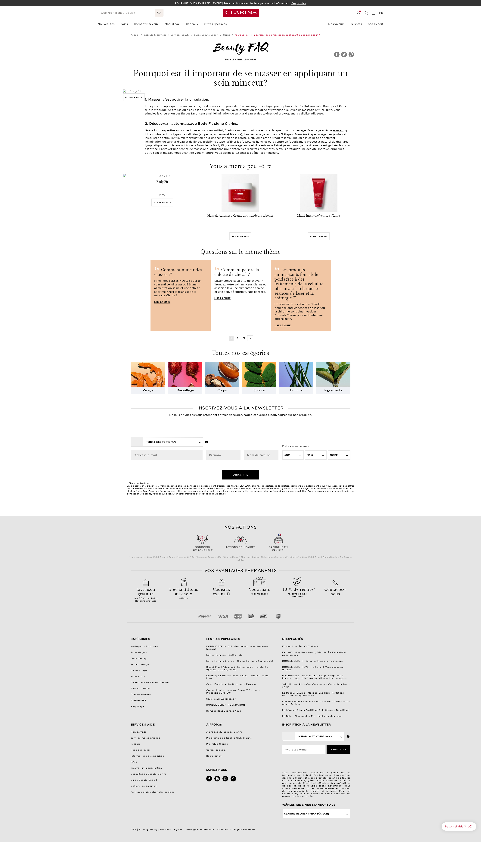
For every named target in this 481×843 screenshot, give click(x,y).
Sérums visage (140, 664)
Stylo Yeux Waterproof (221, 699)
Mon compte (139, 732)
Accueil (135, 35)
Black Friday (139, 658)
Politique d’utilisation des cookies (153, 792)
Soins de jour (139, 652)
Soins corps (138, 676)
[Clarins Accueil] (241, 12)
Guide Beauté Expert (206, 35)
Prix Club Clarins (217, 744)
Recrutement (214, 756)
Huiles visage (139, 670)
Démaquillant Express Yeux (223, 711)
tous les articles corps (240, 59)
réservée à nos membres (297, 592)
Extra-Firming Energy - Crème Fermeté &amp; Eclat (239, 661)
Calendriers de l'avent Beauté (150, 682)
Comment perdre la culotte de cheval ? (236, 271)
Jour (287, 455)
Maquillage (185, 390)
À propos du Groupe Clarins (224, 732)
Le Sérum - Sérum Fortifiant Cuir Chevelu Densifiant (315, 710)
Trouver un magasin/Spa (146, 768)
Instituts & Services (155, 35)
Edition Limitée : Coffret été (224, 655)
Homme (296, 390)
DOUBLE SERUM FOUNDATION (225, 705)
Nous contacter (141, 750)
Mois (310, 455)
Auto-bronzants (141, 688)
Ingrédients (333, 390)
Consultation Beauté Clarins (148, 774)
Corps (226, 35)
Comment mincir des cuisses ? (178, 271)
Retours (136, 744)
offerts (183, 593)
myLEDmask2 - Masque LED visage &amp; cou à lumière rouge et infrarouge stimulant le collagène (314, 677)
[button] (459, 826)
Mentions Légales (171, 829)
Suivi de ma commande (145, 738)
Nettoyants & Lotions (144, 646)
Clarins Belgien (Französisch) (306, 813)
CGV (133, 829)
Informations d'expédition (147, 756)
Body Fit (338, 130)
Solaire (259, 390)
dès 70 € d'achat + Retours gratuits (146, 594)
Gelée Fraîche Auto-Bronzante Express (231, 684)
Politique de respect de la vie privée (205, 493)
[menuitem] (358, 13)
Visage (148, 390)
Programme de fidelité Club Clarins (229, 738)
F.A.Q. (134, 762)
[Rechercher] (159, 13)
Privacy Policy (148, 829)
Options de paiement (144, 786)
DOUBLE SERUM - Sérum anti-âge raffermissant (312, 661)
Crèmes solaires (141, 694)
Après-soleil (138, 700)
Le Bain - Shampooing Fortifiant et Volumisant (312, 716)
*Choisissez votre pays (161, 442)
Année (334, 455)
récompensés (259, 590)
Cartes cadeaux (216, 750)
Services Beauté (180, 35)
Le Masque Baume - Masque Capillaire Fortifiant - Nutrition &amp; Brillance (314, 694)
